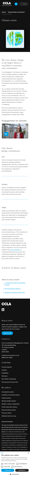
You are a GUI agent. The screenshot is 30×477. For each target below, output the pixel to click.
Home (4, 12)
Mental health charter (9, 401)
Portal (25, 4)
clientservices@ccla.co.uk (10, 355)
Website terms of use (9, 416)
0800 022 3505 (7, 357)
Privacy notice (6, 413)
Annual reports (7, 367)
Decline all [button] (22, 470)
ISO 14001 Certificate (9, 379)
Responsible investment (16, 12)
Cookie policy (6, 398)
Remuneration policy (9, 410)
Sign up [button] (6, 333)
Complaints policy (8, 392)
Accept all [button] (8, 470)
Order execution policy (9, 407)
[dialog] (15, 464)
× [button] (28, 453)
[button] (15, 474)
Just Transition (15, 249)
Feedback (5, 373)
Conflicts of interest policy (11, 395)
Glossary (5, 376)
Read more (13, 460)
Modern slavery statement (10, 404)
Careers (4, 370)
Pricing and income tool (10, 382)
